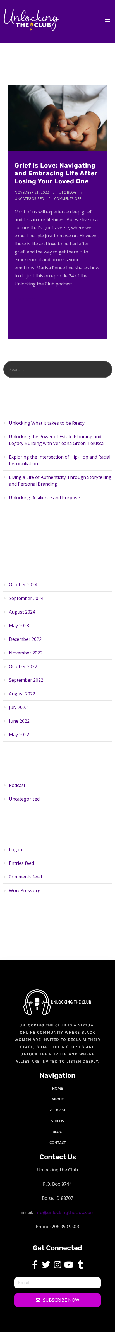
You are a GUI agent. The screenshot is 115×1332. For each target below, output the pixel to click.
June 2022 (19, 721)
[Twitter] (46, 1264)
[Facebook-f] (34, 1264)
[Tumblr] (80, 1264)
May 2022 (19, 735)
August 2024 (22, 612)
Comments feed (25, 877)
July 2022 (18, 707)
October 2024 (23, 585)
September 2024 (26, 598)
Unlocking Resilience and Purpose (44, 497)
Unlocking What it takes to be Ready (47, 423)
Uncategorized (29, 198)
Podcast (17, 785)
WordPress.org (24, 890)
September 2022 (26, 680)
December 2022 (25, 639)
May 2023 (19, 625)
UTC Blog (68, 192)
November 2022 (25, 653)
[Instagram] (57, 1264)
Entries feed (21, 863)
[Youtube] (69, 1264)
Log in (15, 849)
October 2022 (23, 666)
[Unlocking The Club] (31, 19)
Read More (25, 299)
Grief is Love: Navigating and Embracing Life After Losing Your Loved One (56, 173)
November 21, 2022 (32, 192)
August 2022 (22, 694)
